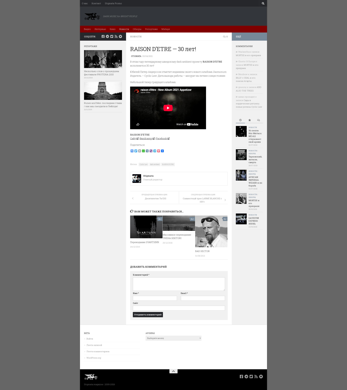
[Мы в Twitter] (111, 36)
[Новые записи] (240, 120)
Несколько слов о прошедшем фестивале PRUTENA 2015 (101, 73)
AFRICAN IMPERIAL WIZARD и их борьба (255, 181)
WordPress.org (93, 357)
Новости (124, 29)
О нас (85, 3)
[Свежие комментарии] (258, 120)
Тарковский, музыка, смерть (255, 159)
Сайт (133, 138)
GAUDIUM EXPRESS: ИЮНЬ (254, 221)
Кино (112, 29)
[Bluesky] (120, 36)
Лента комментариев (97, 351)
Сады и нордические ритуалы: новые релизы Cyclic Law (249, 103)
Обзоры (137, 29)
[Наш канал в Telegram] (107, 36)
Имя (136, 293)
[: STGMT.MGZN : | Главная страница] (92, 16)
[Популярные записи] (249, 120)
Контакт (96, 3)
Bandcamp (146, 138)
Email (184, 293)
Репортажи (151, 29)
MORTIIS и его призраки (248, 55)
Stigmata (136, 56)
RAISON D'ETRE (168, 164)
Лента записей (94, 345)
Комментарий (141, 275)
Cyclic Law (144, 164)
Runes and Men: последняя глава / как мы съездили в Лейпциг (103, 104)
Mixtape (165, 29)
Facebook (161, 138)
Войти (89, 338)
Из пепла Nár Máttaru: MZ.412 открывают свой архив (255, 136)
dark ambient (155, 164)
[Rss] (116, 36)
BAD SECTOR (202, 251)
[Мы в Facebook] (103, 36)
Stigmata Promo (113, 3)
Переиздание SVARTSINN (144, 242)
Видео (87, 29)
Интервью (100, 29)
